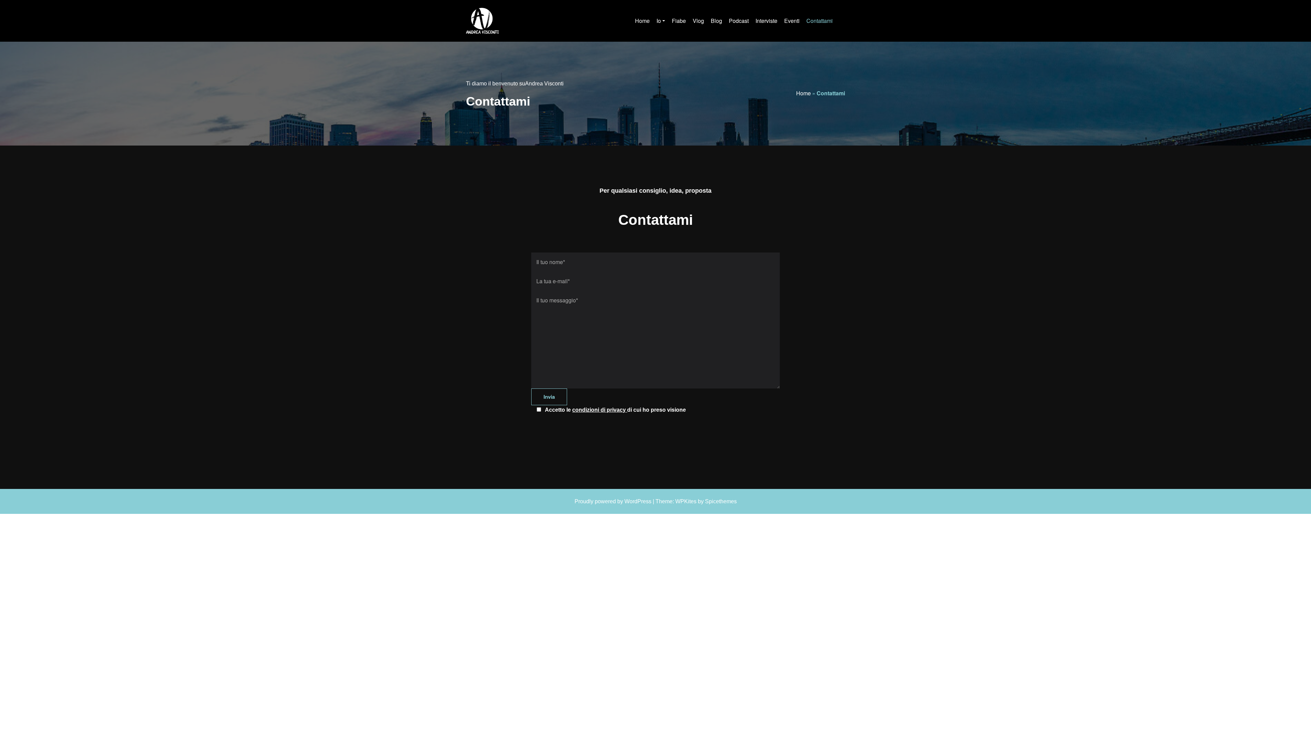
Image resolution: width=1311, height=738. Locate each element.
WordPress (637, 501)
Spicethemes (721, 501)
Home (803, 93)
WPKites (685, 501)
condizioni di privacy (599, 410)
